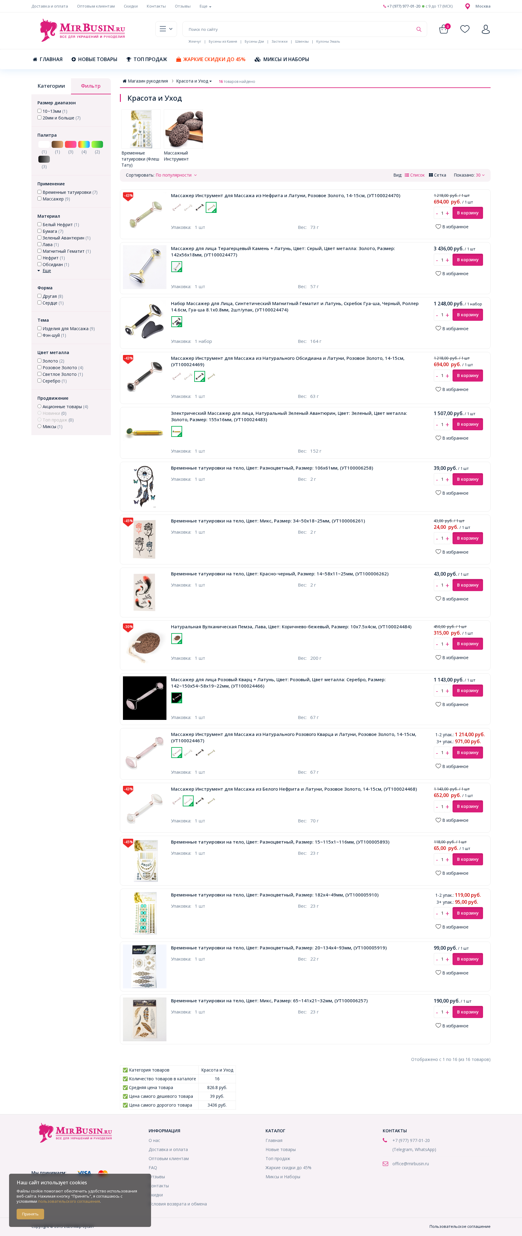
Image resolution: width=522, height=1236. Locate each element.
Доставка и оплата (49, 6)
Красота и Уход (192, 81)
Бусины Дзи (254, 41)
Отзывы (183, 6)
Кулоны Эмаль (328, 41)
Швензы (302, 41)
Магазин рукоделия (148, 81)
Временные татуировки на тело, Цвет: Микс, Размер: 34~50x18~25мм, (268, 521)
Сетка (439, 175)
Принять (30, 1214)
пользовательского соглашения (69, 1201)
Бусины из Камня (223, 41)
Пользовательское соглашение (460, 1226)
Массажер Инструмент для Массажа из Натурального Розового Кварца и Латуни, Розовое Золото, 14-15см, (293, 737)
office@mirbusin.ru (410, 1163)
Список (417, 175)
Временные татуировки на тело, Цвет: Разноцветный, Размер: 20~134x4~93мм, (279, 948)
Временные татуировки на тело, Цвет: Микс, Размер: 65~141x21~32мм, (269, 1000)
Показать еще (222, 216)
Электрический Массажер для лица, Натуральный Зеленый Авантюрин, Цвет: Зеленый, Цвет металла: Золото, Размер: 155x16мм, (289, 416)
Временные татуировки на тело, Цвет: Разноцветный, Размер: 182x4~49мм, (275, 895)
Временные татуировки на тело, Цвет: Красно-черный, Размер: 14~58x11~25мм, (279, 574)
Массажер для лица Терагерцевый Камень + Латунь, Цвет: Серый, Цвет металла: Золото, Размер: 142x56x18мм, (283, 251)
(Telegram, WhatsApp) (414, 1149)
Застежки (280, 41)
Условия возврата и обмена (178, 1204)
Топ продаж (150, 59)
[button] (483, 6)
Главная (51, 59)
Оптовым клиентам (96, 6)
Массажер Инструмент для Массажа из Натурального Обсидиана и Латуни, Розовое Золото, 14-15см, (287, 361)
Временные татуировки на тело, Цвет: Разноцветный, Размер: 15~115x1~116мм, (280, 842)
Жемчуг (194, 41)
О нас (154, 1140)
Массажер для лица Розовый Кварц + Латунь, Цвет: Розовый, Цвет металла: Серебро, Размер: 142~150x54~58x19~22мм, (278, 682)
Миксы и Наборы (286, 59)
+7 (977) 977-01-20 (403, 6)
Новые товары (98, 59)
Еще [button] (204, 6)
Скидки (131, 6)
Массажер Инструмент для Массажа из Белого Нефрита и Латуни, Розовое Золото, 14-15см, (294, 789)
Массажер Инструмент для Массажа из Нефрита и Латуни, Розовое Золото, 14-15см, (285, 195)
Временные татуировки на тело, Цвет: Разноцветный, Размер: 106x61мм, (272, 468)
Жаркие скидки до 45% (214, 59)
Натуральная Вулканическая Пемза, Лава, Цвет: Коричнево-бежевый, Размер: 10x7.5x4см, (291, 626)
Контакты (156, 6)
